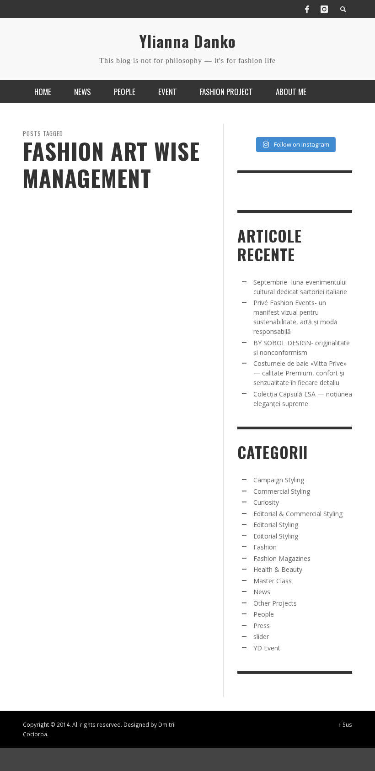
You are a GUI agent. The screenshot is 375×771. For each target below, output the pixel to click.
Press (261, 625)
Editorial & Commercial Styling (298, 513)
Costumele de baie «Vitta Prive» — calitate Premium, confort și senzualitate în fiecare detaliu (300, 373)
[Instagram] (324, 9)
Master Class (272, 580)
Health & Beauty (277, 569)
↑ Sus (345, 724)
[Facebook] (307, 9)
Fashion (265, 547)
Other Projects (275, 603)
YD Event (266, 648)
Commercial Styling (281, 491)
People (263, 614)
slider (261, 636)
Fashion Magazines (282, 558)
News (261, 591)
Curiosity (266, 502)
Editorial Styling (275, 524)
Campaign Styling (278, 479)
